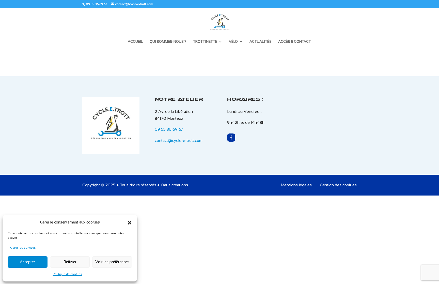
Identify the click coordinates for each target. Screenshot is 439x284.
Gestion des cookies (338, 185)
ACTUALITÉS (260, 41)
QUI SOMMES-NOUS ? (168, 41)
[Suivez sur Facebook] (231, 137)
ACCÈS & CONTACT (294, 41)
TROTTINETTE (205, 41)
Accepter (27, 262)
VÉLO (233, 41)
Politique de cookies (67, 274)
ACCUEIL (135, 41)
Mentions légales (296, 185)
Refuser (70, 262)
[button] (129, 222)
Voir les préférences (112, 262)
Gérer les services (23, 247)
